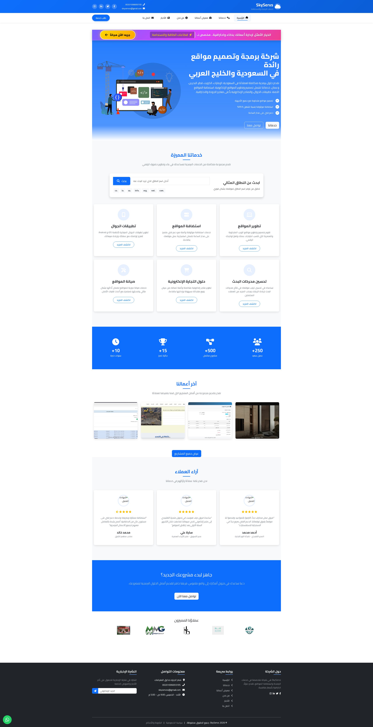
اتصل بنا (146, 18)
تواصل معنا (254, 125)
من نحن (181, 18)
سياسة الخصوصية (174, 722)
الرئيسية (241, 18)
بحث (123, 181)
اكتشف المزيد (249, 248)
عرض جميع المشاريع (186, 453)
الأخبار (164, 18)
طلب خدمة (101, 18)
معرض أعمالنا (202, 18)
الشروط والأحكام (154, 722)
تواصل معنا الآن (186, 596)
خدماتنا (222, 18)
